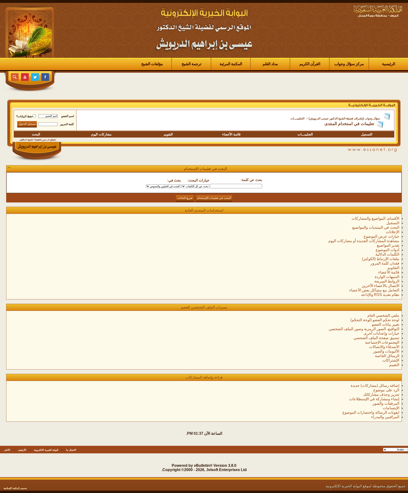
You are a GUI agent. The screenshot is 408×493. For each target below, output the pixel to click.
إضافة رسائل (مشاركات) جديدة (375, 385)
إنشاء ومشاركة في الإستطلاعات (374, 399)
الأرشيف (22, 450)
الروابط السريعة (386, 281)
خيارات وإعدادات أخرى (381, 333)
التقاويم (393, 268)
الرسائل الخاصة (387, 356)
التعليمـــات (297, 118)
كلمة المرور (67, 124)
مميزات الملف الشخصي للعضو (204, 307)
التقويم (168, 134)
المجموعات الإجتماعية (382, 342)
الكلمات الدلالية (387, 254)
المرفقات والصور (385, 403)
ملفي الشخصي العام (383, 315)
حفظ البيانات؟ (24, 116)
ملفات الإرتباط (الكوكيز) (380, 259)
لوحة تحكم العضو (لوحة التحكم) (374, 320)
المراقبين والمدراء (385, 417)
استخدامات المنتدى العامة (204, 210)
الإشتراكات (390, 360)
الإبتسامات (391, 408)
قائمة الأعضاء (231, 134)
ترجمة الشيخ (191, 64)
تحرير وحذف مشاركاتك (381, 394)
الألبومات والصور (386, 351)
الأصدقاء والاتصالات (384, 347)
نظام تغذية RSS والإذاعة (380, 295)
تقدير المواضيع (388, 245)
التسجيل (366, 134)
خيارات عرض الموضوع (381, 236)
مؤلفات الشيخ (152, 64)
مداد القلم (270, 64)
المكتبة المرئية (231, 64)
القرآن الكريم (309, 64)
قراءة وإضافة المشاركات (204, 377)
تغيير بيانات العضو (385, 324)
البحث (36, 134)
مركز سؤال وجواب (349, 64)
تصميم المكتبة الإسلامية (15, 488)
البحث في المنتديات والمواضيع (375, 227)
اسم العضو (67, 116)
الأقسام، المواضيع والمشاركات (375, 218)
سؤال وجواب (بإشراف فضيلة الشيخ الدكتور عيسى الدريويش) (344, 118)
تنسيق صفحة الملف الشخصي (376, 338)
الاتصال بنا (71, 450)
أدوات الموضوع (387, 250)
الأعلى (7, 450)
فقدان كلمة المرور (384, 263)
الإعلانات (392, 232)
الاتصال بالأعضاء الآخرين (380, 286)
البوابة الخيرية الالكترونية (46, 450)
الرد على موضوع (386, 390)
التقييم (394, 365)
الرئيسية (388, 64)
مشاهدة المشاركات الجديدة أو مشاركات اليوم (363, 241)
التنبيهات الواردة (387, 277)
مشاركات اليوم (101, 134)
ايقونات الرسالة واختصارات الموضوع (370, 412)
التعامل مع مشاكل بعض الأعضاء (374, 290)
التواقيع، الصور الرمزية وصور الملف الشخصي (364, 329)
